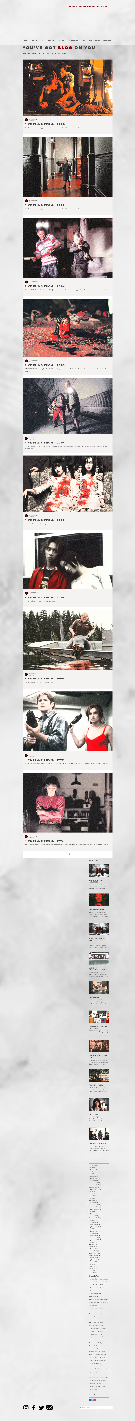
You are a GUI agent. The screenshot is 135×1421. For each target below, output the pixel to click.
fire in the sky (104, 1377)
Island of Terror (104, 1299)
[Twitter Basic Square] (92, 1400)
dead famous (92, 1360)
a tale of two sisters (94, 1311)
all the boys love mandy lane (97, 1314)
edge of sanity (93, 1372)
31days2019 (105, 1282)
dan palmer (97, 1354)
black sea (91, 1334)
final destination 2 (94, 1377)
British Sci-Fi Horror (94, 1291)
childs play (99, 1343)
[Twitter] (41, 1407)
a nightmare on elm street (96, 1308)
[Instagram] (25, 1407)
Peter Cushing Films (94, 1302)
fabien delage (93, 1375)
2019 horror (95, 1279)
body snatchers (100, 1337)
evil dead (100, 1372)
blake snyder (98, 1334)
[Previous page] (61, 854)
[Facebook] (33, 1407)
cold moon (104, 1346)
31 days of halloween (95, 1282)
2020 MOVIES (104, 1279)
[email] (49, 1407)
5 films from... (92, 1288)
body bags (92, 1337)
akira (102, 1311)
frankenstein (92, 1380)
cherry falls (92, 1343)
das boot (104, 1354)
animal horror (92, 1322)
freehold (103, 1380)
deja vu (91, 1363)
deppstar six (97, 1363)
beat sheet (103, 1328)
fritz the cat (92, 1386)
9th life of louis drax (103, 1288)
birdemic (100, 1331)
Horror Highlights (94, 1299)
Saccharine (104, 1302)
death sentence (101, 1360)
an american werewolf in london (98, 1319)
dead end (102, 1357)
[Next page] (73, 854)
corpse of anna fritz (94, 1351)
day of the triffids (93, 1357)
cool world (98, 1348)
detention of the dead (95, 1366)
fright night (99, 1383)
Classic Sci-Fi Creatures (95, 1293)
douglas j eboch (102, 1369)
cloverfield (92, 1346)
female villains (102, 1375)
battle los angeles (94, 1328)
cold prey (91, 1348)
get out (91, 1389)
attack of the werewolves (96, 1325)
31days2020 (92, 1285)
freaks (98, 1380)
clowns (98, 1346)
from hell (98, 1386)
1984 (90, 1279)
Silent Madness (93, 1305)
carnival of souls (93, 1340)
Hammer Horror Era (94, 1296)
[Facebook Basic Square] (90, 1400)
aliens (106, 1311)
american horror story (95, 1317)
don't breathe (93, 1369)
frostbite (104, 1386)
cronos (91, 1354)
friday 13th (92, 1383)
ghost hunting (98, 1389)
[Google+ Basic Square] (95, 1400)
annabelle (100, 1322)
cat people (102, 1340)
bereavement (92, 1331)
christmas (105, 1343)
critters (103, 1351)
